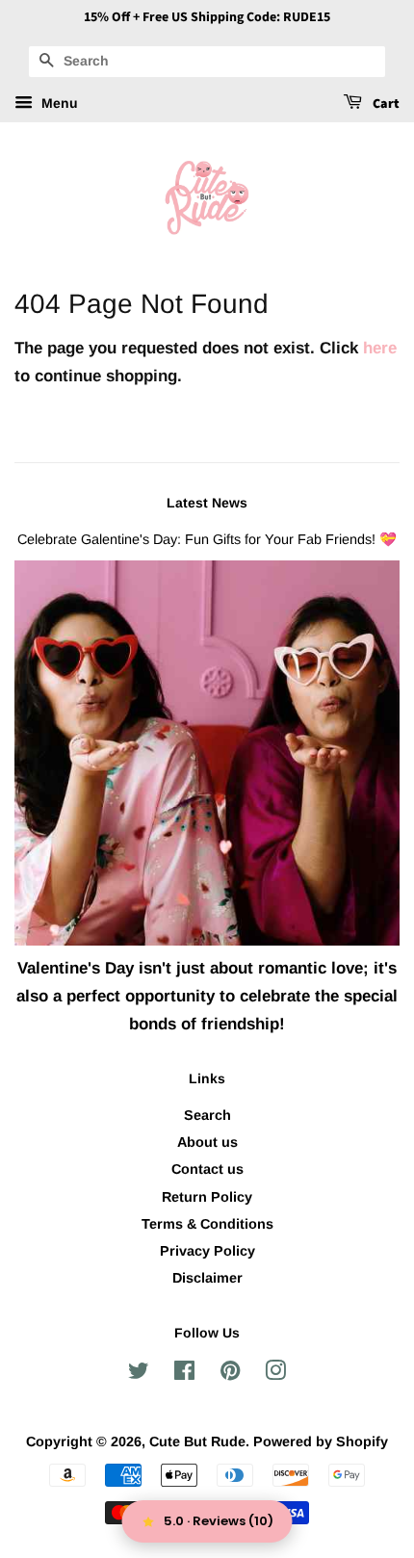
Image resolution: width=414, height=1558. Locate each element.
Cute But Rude (197, 1441)
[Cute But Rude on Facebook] (184, 1374)
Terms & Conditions (207, 1224)
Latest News (207, 502)
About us (207, 1142)
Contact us (207, 1169)
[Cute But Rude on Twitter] (138, 1374)
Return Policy (207, 1197)
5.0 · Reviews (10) (218, 1521)
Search (207, 1115)
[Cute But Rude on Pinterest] (230, 1374)
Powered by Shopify (320, 1441)
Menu (58, 103)
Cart (385, 104)
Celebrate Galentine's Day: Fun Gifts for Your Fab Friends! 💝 (207, 539)
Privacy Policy (207, 1251)
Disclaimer (207, 1277)
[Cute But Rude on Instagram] (275, 1374)
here (380, 348)
